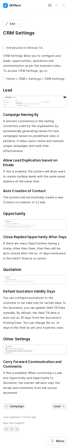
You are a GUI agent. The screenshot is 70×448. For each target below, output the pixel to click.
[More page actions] (20, 24)
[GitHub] (50, 5)
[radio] (6, 429)
